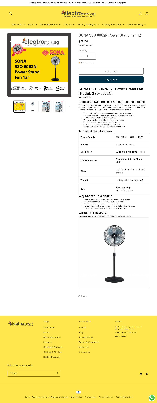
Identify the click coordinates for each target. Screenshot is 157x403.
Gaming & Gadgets (53, 347)
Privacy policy (90, 397)
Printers (47, 342)
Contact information (124, 397)
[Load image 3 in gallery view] (46, 106)
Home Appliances (52, 337)
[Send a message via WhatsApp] (152, 398)
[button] (10, 13)
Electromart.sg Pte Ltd (41, 397)
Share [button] (84, 295)
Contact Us (84, 352)
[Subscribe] (57, 373)
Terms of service (106, 397)
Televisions (48, 327)
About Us (84, 347)
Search (82, 327)
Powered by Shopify (59, 397)
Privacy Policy (86, 337)
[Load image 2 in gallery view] (33, 106)
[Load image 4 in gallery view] (59, 106)
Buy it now (111, 79)
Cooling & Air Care (52, 352)
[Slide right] (68, 106)
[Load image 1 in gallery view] (19, 106)
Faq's (82, 332)
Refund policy (76, 397)
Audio (46, 332)
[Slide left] (10, 106)
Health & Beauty (51, 357)
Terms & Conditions (89, 342)
